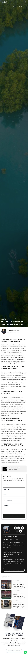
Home (2, 318)
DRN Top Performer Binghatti (18, 593)
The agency (19, 6)
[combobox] (4, 500)
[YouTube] (18, 527)
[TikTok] (20, 531)
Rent (6, 6)
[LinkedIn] (17, 531)
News (6, 318)
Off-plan (13, 6)
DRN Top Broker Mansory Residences (18, 603)
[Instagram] (22, 527)
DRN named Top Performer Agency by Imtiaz (18, 583)
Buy (2, 6)
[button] (3, 331)
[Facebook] (15, 527)
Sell (9, 6)
